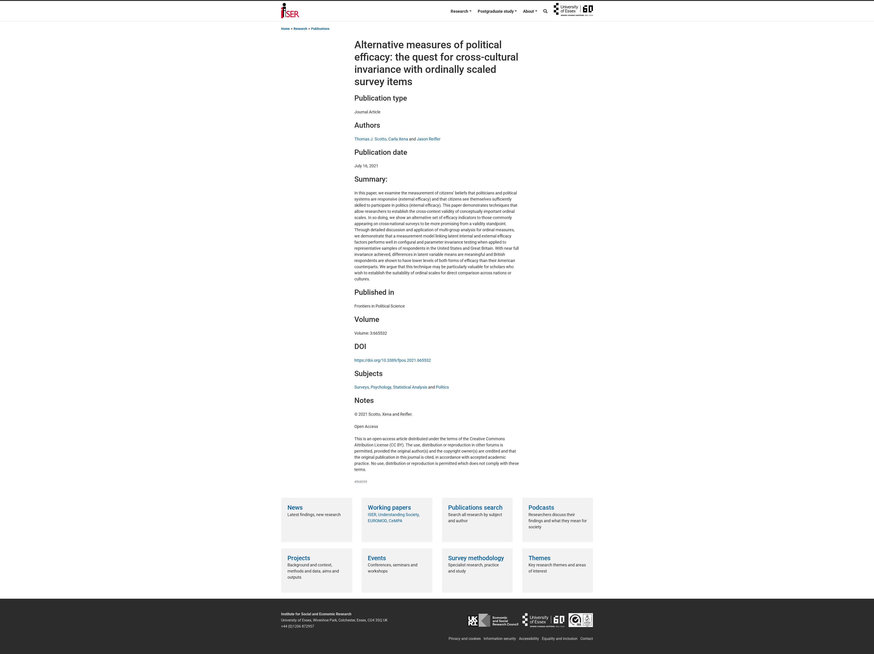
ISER (372, 514)
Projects (298, 558)
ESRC (492, 620)
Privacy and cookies (465, 638)
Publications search (475, 507)
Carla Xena (398, 139)
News (295, 507)
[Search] (545, 11)
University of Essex (573, 11)
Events (377, 558)
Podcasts (541, 507)
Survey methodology (476, 558)
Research (459, 11)
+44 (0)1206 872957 (297, 626)
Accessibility (529, 638)
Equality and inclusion (559, 638)
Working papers (389, 507)
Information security (500, 638)
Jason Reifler (428, 139)
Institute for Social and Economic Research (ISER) (290, 11)
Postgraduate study (496, 11)
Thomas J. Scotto (370, 139)
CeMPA (395, 520)
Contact (586, 638)
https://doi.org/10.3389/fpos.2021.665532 (392, 360)
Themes (539, 558)
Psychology (381, 387)
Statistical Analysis (410, 387)
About (528, 11)
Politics (442, 387)
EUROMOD (377, 520)
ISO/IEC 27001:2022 (581, 620)
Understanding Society (398, 514)
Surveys (361, 387)
